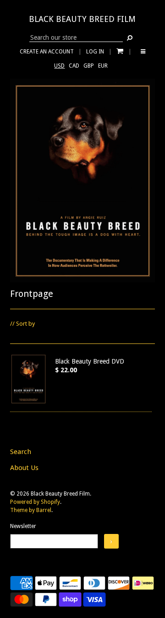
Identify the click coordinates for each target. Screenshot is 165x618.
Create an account (47, 51)
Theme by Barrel (30, 510)
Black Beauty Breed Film (82, 19)
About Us (24, 468)
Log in (95, 51)
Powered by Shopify (35, 502)
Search (20, 452)
